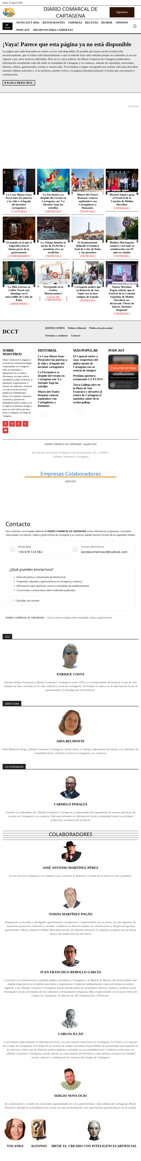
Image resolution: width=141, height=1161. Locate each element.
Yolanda (15, 1146)
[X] (18, 424)
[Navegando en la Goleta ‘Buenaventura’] (53, 274)
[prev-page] (40, 414)
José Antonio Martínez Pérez (70, 868)
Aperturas (19, 304)
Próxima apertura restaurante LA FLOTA (88, 377)
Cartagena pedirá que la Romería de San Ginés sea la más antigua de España (88, 291)
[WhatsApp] (25, 424)
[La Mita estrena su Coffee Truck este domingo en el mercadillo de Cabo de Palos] (19, 274)
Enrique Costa (70, 674)
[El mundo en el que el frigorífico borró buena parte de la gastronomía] (19, 230)
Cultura (19, 211)
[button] (134, 26)
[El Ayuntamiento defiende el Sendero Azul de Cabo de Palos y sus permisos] (87, 230)
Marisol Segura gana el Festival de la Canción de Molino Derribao (122, 199)
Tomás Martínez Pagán (70, 914)
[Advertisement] (70, 134)
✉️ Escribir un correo (25, 600)
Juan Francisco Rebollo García (70, 972)
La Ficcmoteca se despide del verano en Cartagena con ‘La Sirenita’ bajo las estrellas (53, 201)
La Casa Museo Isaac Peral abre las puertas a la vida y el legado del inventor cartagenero (19, 201)
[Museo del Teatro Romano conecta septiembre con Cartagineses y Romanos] (87, 182)
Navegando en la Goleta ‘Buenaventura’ (53, 290)
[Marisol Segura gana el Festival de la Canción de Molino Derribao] (122, 182)
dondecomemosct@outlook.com (104, 552)
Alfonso (39, 1146)
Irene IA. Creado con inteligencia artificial (94, 1146)
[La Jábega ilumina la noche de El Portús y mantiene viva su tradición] (53, 230)
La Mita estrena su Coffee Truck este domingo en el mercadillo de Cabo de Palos (19, 293)
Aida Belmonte (70, 741)
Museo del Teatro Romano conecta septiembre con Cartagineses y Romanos (87, 201)
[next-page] (46, 414)
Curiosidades (19, 256)
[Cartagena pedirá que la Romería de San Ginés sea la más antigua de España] (87, 274)
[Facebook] (5, 424)
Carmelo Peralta (70, 804)
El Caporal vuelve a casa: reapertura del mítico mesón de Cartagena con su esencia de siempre (85, 363)
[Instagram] (12, 424)
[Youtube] (5, 430)
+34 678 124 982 (30, 552)
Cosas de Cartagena (53, 298)
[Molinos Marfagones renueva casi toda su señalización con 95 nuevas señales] (122, 230)
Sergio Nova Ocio (70, 1096)
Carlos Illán (70, 1034)
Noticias (53, 211)
